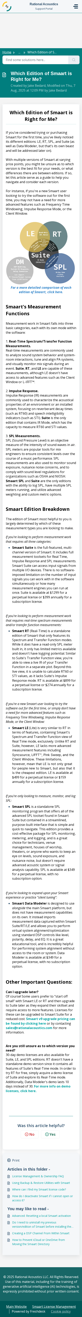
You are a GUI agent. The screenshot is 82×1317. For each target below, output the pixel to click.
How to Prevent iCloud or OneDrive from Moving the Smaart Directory (38, 1242)
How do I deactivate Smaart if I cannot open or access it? (42, 1198)
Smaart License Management (54, 1306)
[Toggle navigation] (76, 6)
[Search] (74, 59)
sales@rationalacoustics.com (29, 1028)
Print (16, 1160)
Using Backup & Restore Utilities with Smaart (41, 1183)
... (19, 52)
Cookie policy (61, 1311)
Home (6, 52)
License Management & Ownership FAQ (38, 1176)
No (31, 1134)
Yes (53, 1134)
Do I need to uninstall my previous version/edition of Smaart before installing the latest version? (41, 1224)
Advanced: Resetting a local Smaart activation (41, 1216)
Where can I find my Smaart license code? (39, 1189)
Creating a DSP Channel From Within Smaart (40, 1233)
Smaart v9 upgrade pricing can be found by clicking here (40, 1021)
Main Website (16, 1306)
